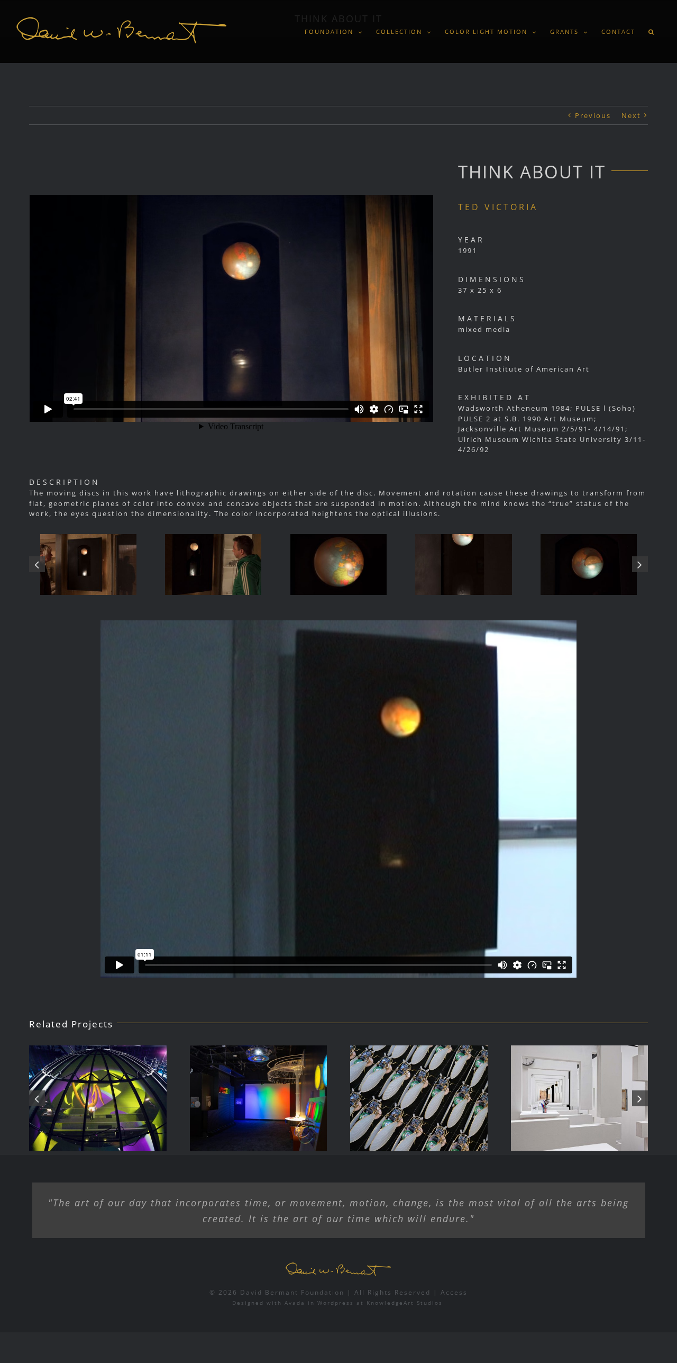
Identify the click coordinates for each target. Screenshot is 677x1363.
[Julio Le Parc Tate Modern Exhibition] (579, 1098)
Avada (295, 1302)
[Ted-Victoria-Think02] (589, 564)
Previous (593, 115)
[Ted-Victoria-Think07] (88, 564)
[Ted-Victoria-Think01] (463, 564)
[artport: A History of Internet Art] (98, 1098)
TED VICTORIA (498, 207)
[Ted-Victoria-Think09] (213, 564)
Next (631, 115)
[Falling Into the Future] (419, 1098)
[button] (651, 31)
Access (454, 1292)
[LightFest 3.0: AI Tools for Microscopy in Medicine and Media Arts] (258, 1098)
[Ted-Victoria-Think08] (338, 564)
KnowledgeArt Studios (405, 1302)
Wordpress (335, 1302)
